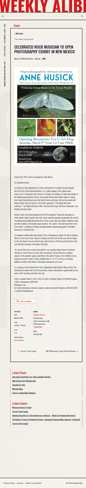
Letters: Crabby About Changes (24, 393)
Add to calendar (26, 301)
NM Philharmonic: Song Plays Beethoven (61, 351)
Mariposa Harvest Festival (21, 407)
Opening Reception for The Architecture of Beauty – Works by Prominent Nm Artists (43, 415)
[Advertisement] (46, 446)
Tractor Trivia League (28, 351)
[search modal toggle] (82, 16)
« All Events (18, 33)
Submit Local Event (33, 483)
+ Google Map (37, 327)
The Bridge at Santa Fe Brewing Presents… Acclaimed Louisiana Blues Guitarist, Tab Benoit (46, 419)
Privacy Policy (9, 483)
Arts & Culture (19, 340)
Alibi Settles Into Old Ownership (24, 381)
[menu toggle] (3, 16)
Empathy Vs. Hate (18, 385)
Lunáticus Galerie (39, 315)
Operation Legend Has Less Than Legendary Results (31, 377)
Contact (20, 483)
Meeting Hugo (17, 389)
